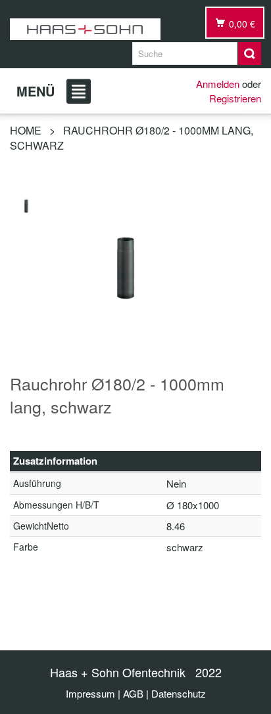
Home (25, 130)
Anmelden (217, 84)
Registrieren (235, 98)
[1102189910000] (26, 204)
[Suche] (249, 53)
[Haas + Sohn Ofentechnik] (85, 29)
